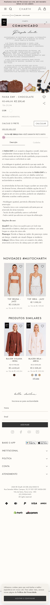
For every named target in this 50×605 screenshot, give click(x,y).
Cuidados (36, 142)
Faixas (12, 15)
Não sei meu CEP (9, 129)
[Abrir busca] (10, 8)
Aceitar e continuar (25, 598)
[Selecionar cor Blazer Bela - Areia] (32, 375)
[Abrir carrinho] (44, 8)
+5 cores (36, 379)
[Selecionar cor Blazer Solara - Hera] (14, 375)
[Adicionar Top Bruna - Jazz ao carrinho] (20, 293)
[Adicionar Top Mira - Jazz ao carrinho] (41, 293)
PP (8, 288)
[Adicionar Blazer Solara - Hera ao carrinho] (20, 353)
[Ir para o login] (39, 8)
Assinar (25, 424)
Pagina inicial (5, 15)
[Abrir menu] (5, 8)
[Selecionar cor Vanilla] (10, 110)
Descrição (13, 142)
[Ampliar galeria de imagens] (45, 23)
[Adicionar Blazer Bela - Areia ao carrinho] (41, 353)
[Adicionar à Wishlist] (44, 97)
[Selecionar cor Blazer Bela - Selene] (36, 375)
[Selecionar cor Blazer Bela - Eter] (39, 375)
